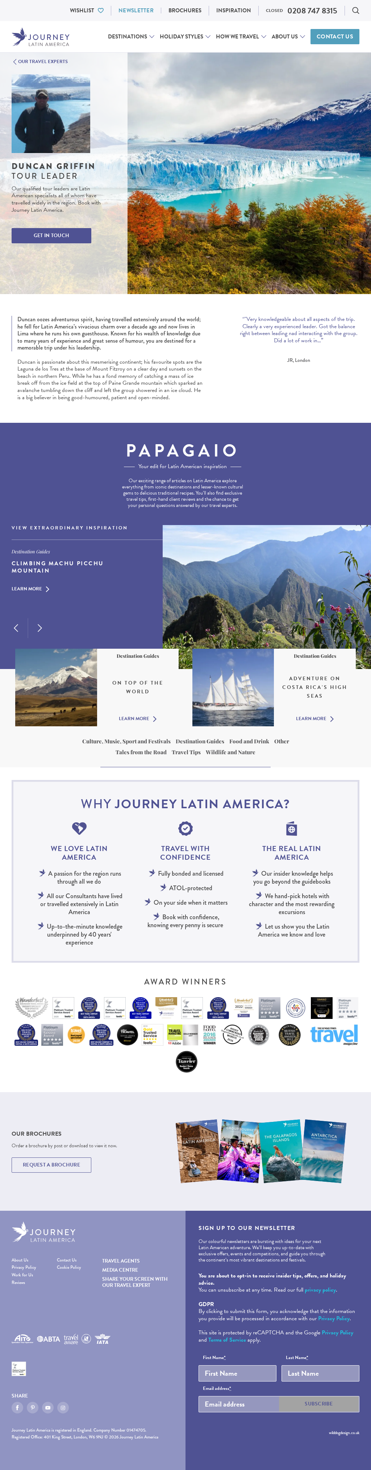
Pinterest (32, 1407)
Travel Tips (186, 752)
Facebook (17, 1407)
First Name (214, 1358)
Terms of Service (227, 1339)
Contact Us (335, 36)
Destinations (127, 37)
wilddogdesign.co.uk (344, 1433)
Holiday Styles (181, 37)
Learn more (27, 589)
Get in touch (51, 235)
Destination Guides (200, 741)
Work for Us (22, 1275)
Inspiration (233, 11)
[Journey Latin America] (41, 37)
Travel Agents (121, 1261)
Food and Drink (249, 741)
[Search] (355, 10)
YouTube (48, 1407)
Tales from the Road (141, 752)
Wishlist (82, 11)
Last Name (297, 1358)
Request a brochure (51, 1165)
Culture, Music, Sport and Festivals (126, 741)
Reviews (18, 1283)
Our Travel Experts (43, 62)
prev (16, 628)
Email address (217, 1389)
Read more (250, 347)
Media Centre (120, 1270)
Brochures (184, 11)
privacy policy (320, 1289)
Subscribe (319, 1404)
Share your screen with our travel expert (135, 1282)
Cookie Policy (69, 1268)
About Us (285, 37)
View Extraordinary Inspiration (70, 528)
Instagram (63, 1407)
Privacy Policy (24, 1268)
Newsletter (136, 10)
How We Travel (237, 37)
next (40, 628)
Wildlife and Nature (230, 752)
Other (281, 741)
